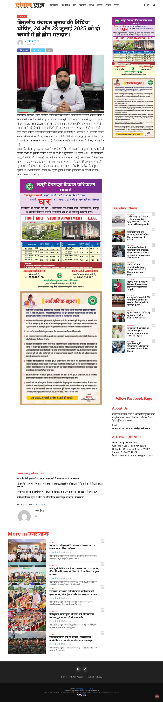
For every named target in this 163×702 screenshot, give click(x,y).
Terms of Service (93, 677)
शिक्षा (91, 5)
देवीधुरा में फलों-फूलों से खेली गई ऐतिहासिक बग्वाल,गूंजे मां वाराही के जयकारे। (51, 497)
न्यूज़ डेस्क (32, 41)
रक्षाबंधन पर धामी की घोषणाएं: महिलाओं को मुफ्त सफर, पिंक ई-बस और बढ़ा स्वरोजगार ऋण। (57, 491)
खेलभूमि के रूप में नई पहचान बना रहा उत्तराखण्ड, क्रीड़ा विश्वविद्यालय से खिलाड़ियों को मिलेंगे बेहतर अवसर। (60, 485)
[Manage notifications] (157, 696)
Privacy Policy (76, 677)
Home (64, 677)
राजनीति (82, 5)
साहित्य (108, 5)
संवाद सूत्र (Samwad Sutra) (84, 689)
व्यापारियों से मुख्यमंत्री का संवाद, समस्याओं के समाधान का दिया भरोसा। (48, 478)
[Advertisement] (133, 375)
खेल (74, 5)
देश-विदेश (66, 5)
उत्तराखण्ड (54, 5)
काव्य (116, 5)
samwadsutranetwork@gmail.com (131, 428)
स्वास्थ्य (100, 5)
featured (40, 505)
